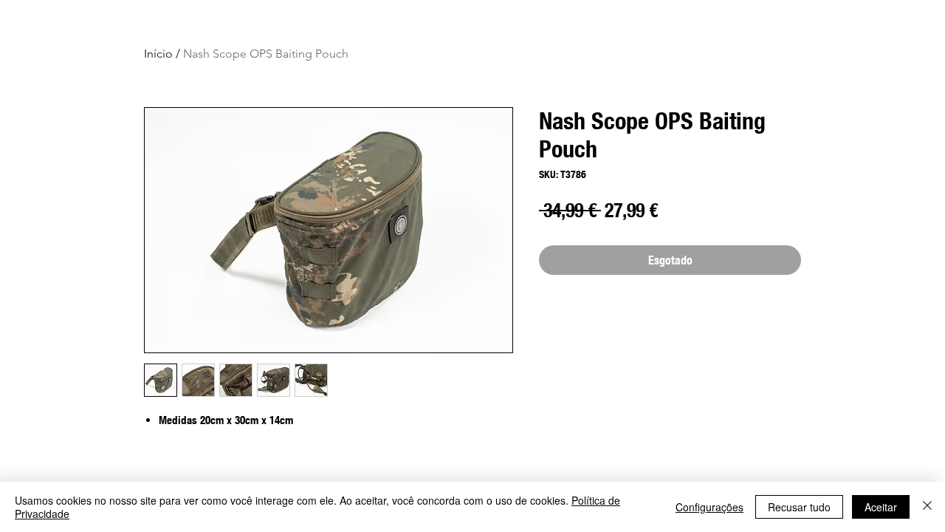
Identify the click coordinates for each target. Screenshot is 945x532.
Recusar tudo (799, 506)
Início (158, 54)
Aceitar (881, 506)
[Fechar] (927, 507)
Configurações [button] (709, 506)
